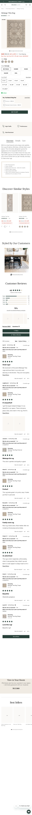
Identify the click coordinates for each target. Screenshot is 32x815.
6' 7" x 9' (5, 84)
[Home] (16, 5)
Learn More (27, 97)
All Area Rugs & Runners (10, 8)
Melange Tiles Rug (20, 8)
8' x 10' (11, 84)
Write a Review (19, 335)
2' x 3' (4, 80)
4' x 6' (16, 80)
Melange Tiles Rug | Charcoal (15, 450)
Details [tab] (17, 141)
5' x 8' (22, 80)
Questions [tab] (16, 327)
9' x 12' (18, 84)
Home (2, 8)
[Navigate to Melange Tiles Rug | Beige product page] (10, 203)
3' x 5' (10, 80)
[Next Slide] (28, 319)
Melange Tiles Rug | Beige (14, 548)
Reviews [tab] (7, 327)
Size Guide (28, 77)
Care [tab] (24, 141)
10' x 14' (25, 84)
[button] (5, 15)
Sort (16, 341)
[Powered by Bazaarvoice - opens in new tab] (17, 275)
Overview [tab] (9, 141)
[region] (16, 319)
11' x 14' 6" (5, 89)
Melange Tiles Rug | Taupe (14, 357)
